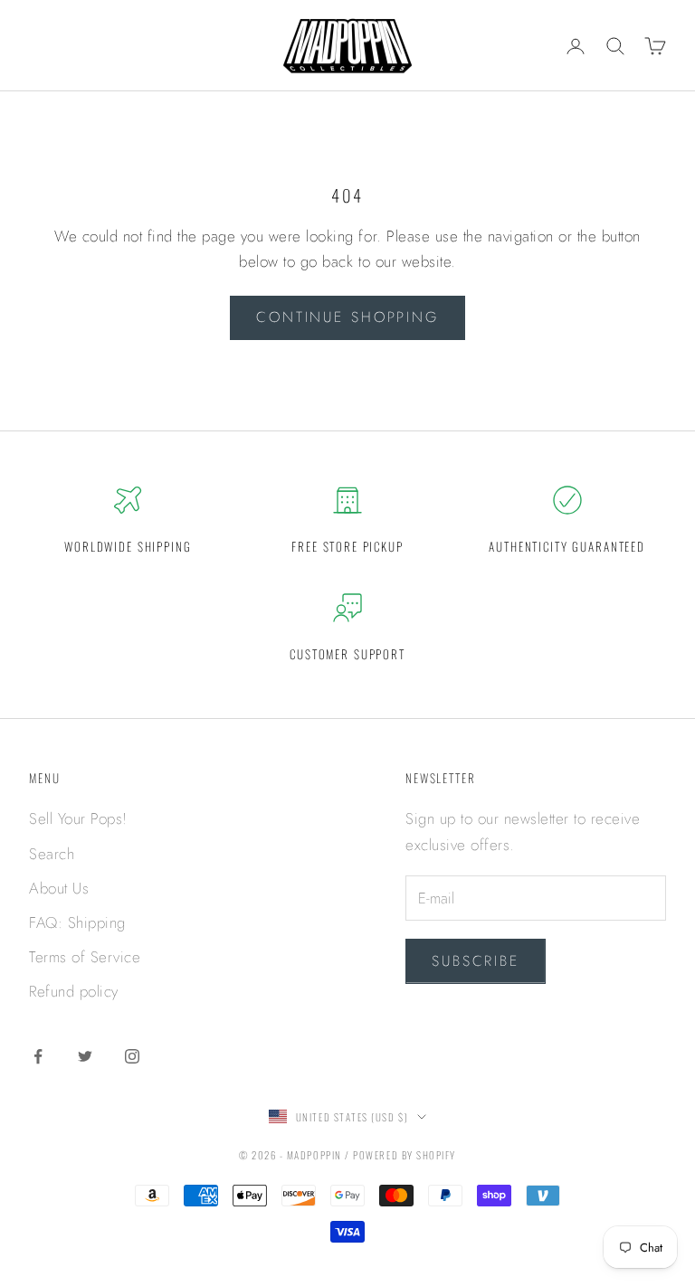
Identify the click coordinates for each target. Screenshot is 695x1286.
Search (51, 854)
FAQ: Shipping (77, 922)
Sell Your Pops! (78, 818)
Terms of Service (84, 957)
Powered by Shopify (404, 1155)
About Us (59, 888)
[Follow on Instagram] (132, 1056)
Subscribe (475, 960)
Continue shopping (347, 317)
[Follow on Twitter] (85, 1056)
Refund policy (74, 991)
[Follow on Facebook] (38, 1056)
